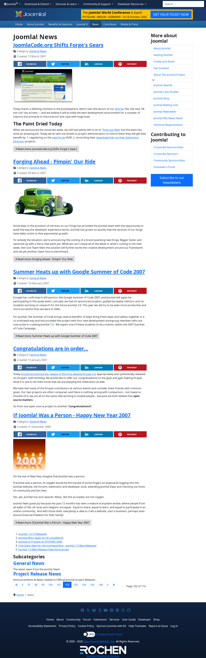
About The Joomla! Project (169, 74)
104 (84, 584)
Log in (174, 626)
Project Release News (37, 574)
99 (42, 584)
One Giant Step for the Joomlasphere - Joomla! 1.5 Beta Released (57, 545)
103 (75, 584)
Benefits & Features (60, 24)
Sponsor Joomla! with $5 (111, 626)
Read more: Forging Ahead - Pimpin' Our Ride (45, 259)
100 (50, 584)
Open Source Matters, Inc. (99, 641)
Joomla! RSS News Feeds (168, 118)
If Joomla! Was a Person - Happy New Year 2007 (72, 415)
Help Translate (137, 626)
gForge (119, 109)
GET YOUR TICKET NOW (171, 14)
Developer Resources (131, 4)
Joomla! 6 (82, 24)
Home (19, 24)
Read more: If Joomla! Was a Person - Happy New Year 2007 (53, 522)
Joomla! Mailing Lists (166, 105)
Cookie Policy (86, 626)
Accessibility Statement (42, 626)
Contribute (109, 24)
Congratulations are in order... (50, 348)
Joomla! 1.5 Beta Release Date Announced (43, 549)
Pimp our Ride (111, 130)
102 (67, 584)
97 (29, 584)
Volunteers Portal (164, 167)
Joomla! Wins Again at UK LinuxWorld (40, 538)
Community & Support (97, 4)
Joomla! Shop (161, 98)
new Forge (58, 137)
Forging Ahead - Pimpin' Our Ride (54, 161)
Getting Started (163, 55)
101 (59, 584)
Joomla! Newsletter (165, 111)
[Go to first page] (16, 585)
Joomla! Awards (163, 85)
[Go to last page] (113, 585)
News (95, 24)
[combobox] (183, 4)
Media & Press (129, 24)
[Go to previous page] (23, 585)
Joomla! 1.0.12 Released (32, 534)
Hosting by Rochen (103, 656)
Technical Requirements (168, 125)
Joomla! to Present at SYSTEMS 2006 (40, 542)
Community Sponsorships (169, 160)
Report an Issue (158, 626)
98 (35, 584)
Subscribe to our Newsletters (172, 180)
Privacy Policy (67, 626)
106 (100, 584)
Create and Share (164, 61)
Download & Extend (37, 4)
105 (92, 584)
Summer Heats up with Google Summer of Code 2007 (79, 271)
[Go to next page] (108, 585)
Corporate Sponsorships (168, 147)
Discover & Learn (66, 4)
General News (38, 51)
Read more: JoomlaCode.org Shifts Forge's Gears (47, 149)
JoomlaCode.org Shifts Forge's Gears (58, 44)
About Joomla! (35, 24)
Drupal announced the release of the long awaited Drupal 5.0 (58, 374)
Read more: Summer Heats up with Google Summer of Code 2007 (57, 336)
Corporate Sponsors (166, 154)
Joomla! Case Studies (166, 92)
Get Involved (161, 68)
